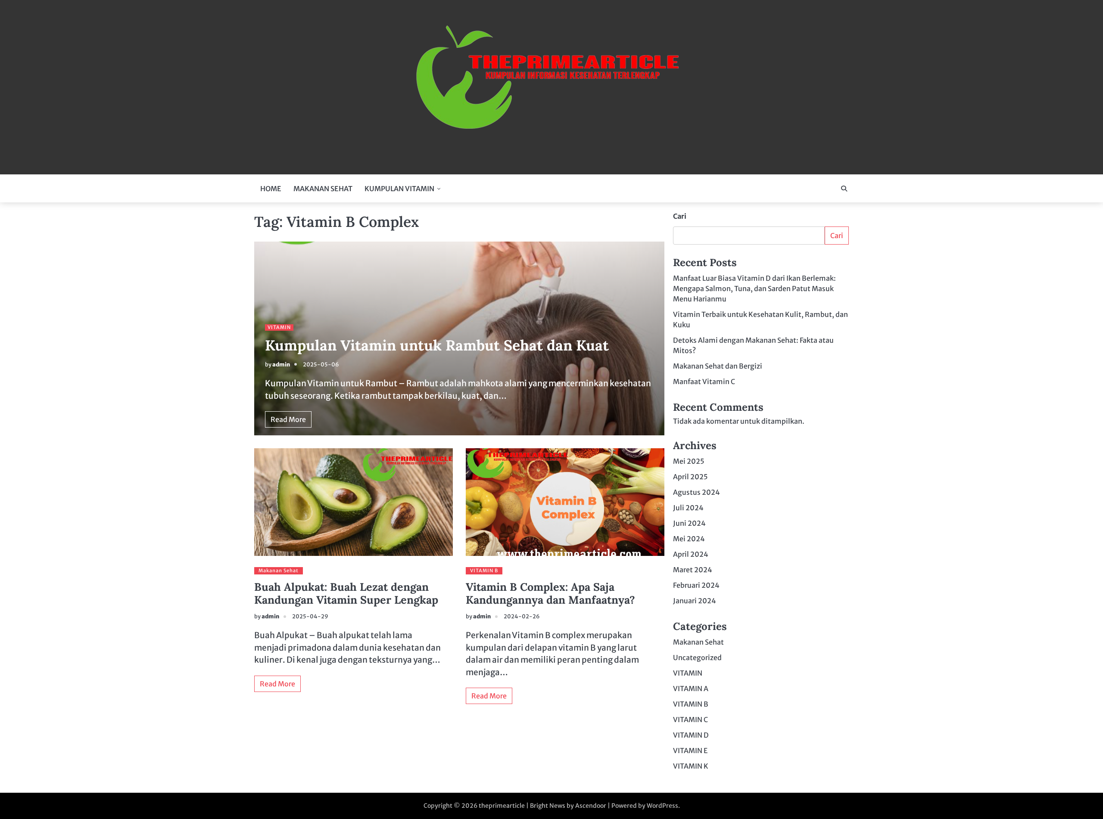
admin (281, 364)
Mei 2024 (689, 538)
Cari (679, 216)
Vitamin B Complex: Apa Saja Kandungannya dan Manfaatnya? (550, 593)
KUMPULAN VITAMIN (399, 188)
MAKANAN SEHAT (322, 188)
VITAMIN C (690, 719)
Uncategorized (697, 657)
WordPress (662, 806)
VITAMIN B (484, 571)
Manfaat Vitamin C (704, 381)
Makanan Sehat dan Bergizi (717, 366)
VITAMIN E (690, 750)
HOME (270, 188)
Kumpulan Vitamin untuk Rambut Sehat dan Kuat (437, 345)
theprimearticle (502, 806)
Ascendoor (590, 806)
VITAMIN (279, 327)
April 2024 (690, 554)
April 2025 (690, 476)
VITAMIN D (691, 735)
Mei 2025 (688, 461)
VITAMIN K (690, 766)
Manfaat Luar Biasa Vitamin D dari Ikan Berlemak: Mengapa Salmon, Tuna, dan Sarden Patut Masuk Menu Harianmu (754, 288)
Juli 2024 (688, 507)
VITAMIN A (690, 688)
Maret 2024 (692, 569)
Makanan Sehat (279, 571)
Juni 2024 (689, 523)
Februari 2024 (696, 585)
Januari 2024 (694, 600)
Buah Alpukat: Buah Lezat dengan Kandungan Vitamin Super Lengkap (346, 593)
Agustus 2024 (696, 492)
